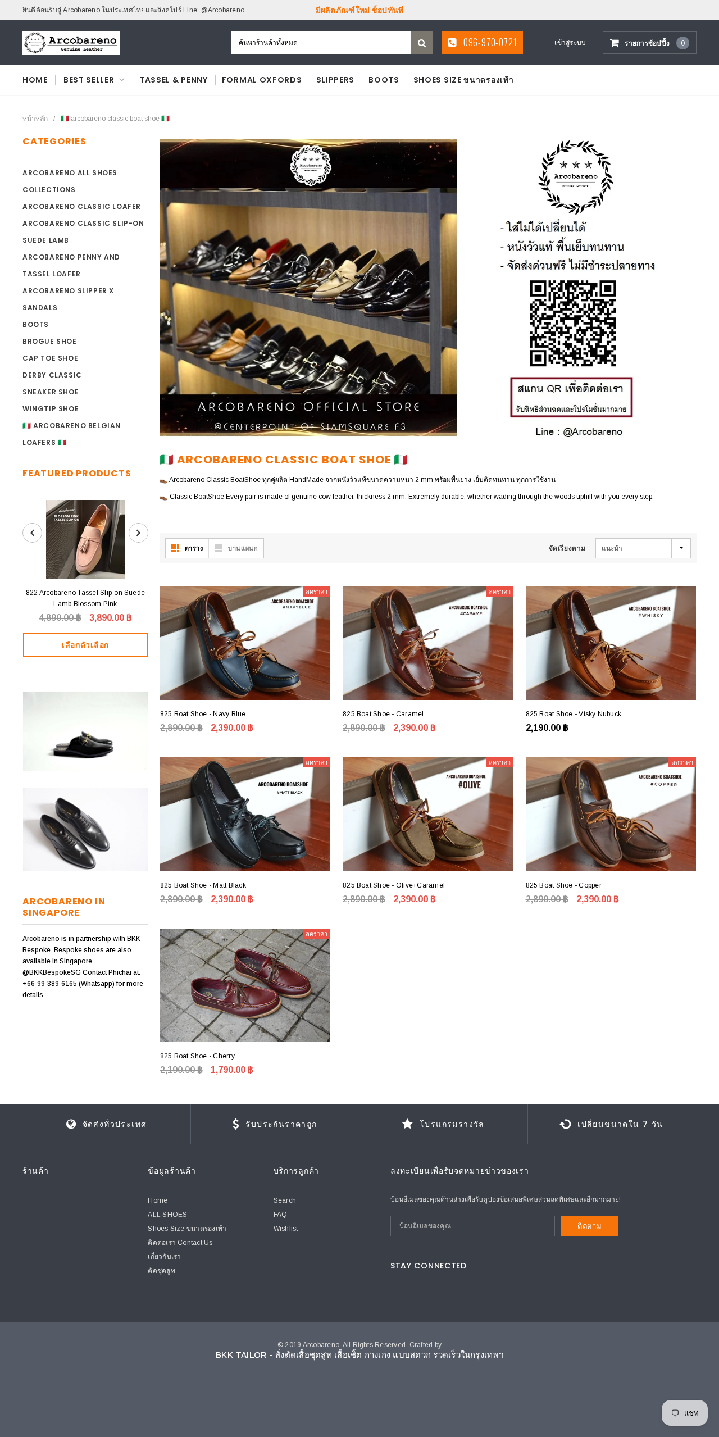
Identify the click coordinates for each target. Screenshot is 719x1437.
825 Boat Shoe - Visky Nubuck (574, 714)
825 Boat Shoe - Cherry (197, 1056)
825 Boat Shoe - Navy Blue (203, 714)
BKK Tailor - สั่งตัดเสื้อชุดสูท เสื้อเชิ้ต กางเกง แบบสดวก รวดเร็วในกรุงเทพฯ (359, 1354)
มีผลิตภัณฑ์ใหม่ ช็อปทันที (360, 10)
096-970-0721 (489, 42)
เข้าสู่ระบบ (570, 43)
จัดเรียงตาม (567, 548)
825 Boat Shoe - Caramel (383, 714)
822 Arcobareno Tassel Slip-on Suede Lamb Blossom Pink (85, 598)
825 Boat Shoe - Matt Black (203, 885)
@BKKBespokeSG (52, 972)
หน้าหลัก (35, 118)
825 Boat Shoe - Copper (564, 885)
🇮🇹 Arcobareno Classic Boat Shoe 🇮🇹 (115, 118)
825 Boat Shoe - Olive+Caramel (394, 885)
